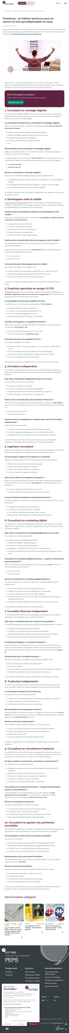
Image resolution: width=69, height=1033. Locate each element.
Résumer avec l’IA (15, 102)
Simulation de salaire (32, 978)
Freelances (9, 972)
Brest (43, 1000)
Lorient (56, 997)
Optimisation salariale (32, 975)
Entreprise (30, 3)
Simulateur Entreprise (32, 981)
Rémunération (30, 972)
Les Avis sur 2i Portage (52, 977)
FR (57, 3)
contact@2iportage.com (58, 1023)
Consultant (22, 3)
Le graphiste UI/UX (11, 292)
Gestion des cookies (51, 986)
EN (61, 3)
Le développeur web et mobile (15, 203)
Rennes (43, 997)
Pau (54, 1000)
